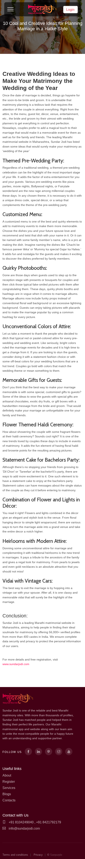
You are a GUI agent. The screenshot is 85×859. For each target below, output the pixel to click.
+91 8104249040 (21, 822)
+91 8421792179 (48, 822)
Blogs (6, 794)
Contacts (8, 800)
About (6, 775)
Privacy (38, 854)
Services (8, 788)
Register (8, 781)
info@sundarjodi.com (24, 828)
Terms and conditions (15, 854)
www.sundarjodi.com (15, 664)
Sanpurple (56, 854)
